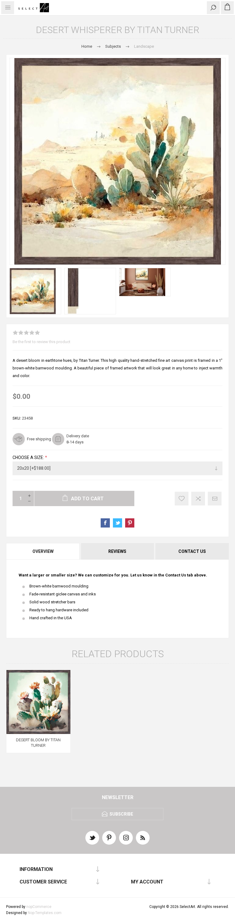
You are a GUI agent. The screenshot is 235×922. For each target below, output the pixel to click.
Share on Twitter (117, 523)
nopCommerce (38, 907)
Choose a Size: (29, 457)
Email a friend (215, 498)
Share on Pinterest (129, 523)
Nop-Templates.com (45, 913)
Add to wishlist (181, 498)
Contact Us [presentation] (192, 551)
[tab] (43, 551)
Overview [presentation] (43, 551)
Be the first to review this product (41, 341)
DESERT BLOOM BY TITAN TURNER (38, 743)
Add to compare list (198, 498)
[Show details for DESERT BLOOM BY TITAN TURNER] (38, 702)
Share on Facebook (105, 523)
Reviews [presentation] (117, 551)
